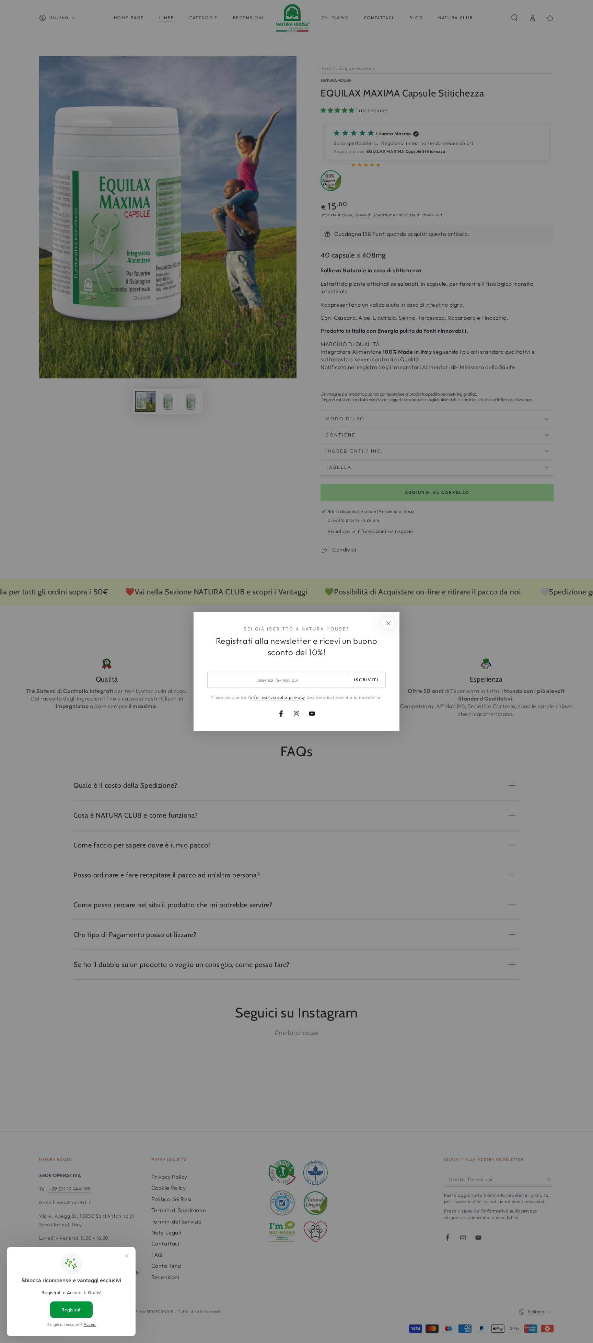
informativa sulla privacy (278, 697)
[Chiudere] (388, 623)
